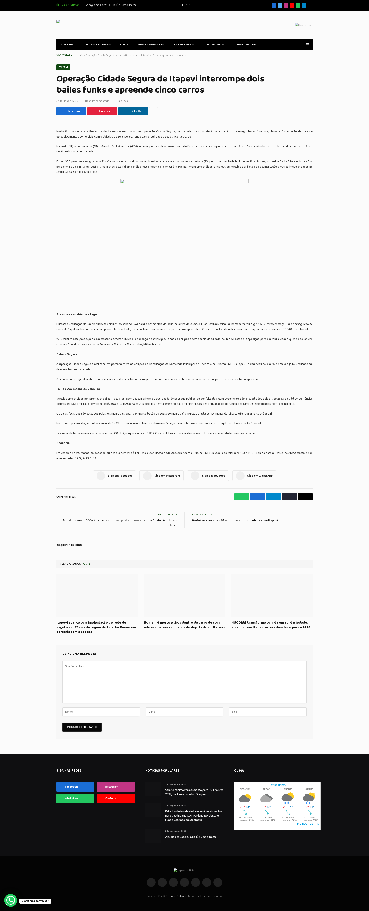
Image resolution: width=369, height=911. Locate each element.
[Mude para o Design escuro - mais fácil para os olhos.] (301, 44)
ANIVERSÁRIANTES (151, 44)
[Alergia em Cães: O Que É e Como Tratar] (153, 836)
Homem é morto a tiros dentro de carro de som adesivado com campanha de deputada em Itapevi (184, 625)
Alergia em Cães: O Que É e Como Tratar (111, 5)
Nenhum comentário (97, 101)
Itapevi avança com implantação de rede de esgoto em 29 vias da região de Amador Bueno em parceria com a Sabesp (96, 627)
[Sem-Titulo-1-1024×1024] (184, 182)
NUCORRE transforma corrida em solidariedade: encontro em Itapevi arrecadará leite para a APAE (271, 625)
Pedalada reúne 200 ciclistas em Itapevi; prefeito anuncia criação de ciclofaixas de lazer (120, 523)
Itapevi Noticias (69, 545)
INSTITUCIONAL (247, 44)
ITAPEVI (63, 67)
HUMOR (124, 44)
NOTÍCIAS (67, 44)
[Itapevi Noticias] (87, 25)
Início (80, 55)
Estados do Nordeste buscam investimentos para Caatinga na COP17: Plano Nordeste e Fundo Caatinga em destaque (194, 815)
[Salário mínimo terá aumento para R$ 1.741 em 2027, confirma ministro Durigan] (153, 789)
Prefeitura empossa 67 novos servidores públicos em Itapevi (235, 520)
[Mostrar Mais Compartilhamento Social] (153, 111)
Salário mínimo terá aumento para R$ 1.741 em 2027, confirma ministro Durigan (194, 792)
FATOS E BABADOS (98, 44)
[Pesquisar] (311, 5)
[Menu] (307, 44)
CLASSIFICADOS (183, 44)
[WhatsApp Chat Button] (10, 900)
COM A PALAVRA (213, 44)
